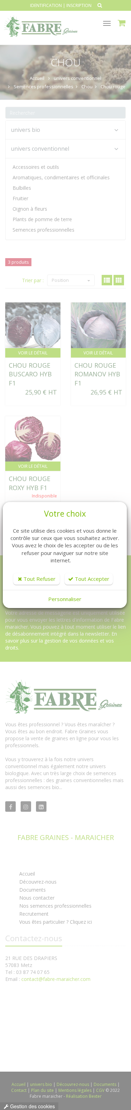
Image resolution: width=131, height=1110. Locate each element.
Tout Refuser (39, 578)
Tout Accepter (91, 578)
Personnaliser (64, 598)
